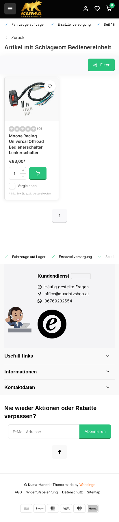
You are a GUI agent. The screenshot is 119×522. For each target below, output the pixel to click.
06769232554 (58, 300)
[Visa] (66, 508)
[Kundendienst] (81, 276)
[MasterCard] (53, 508)
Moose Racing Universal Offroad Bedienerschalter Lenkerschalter (26, 144)
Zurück (18, 37)
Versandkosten (42, 193)
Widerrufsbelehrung (42, 492)
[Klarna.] (93, 508)
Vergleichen (27, 186)
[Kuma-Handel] (31, 8)
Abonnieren (95, 431)
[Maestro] (79, 508)
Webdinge (87, 484)
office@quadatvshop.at (66, 293)
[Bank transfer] (26, 508)
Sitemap (93, 492)
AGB (18, 492)
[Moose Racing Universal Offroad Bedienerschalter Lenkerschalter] (32, 99)
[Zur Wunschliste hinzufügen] (50, 86)
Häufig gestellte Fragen (66, 286)
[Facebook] (59, 452)
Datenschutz (72, 492)
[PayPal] (40, 508)
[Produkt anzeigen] (38, 173)
